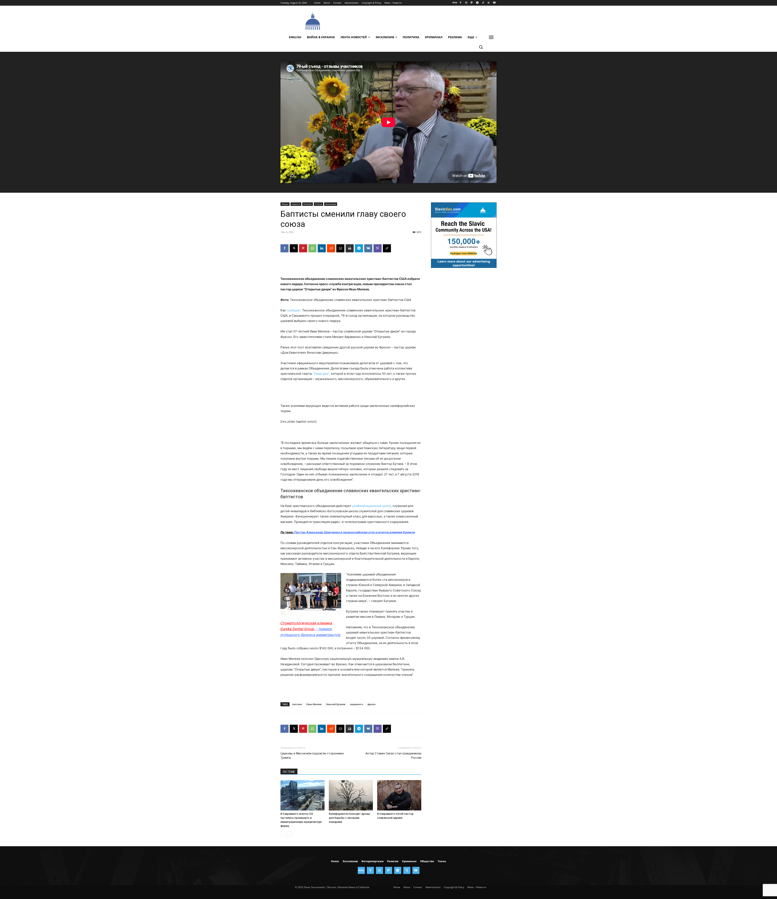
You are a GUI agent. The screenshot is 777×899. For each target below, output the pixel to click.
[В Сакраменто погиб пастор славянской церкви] (399, 795)
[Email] (340, 248)
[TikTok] (483, 3)
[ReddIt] (331, 248)
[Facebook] (460, 3)
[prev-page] (283, 834)
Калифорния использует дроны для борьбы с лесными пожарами (349, 817)
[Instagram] (466, 3)
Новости (296, 204)
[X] (488, 3)
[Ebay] (455, 3)
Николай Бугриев (335, 704)
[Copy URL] (387, 248)
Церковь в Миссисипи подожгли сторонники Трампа (312, 755)
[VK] (368, 248)
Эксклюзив (330, 204)
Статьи (318, 204)
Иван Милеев (314, 704)
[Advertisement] (419, 20)
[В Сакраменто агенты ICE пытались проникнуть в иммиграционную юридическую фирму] (302, 795)
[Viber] (378, 248)
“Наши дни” (321, 373)
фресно (371, 704)
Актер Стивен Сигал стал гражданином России (393, 755)
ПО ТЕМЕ (289, 771)
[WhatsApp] (312, 248)
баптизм (297, 704)
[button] (481, 47)
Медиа (285, 204)
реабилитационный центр (371, 506)
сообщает (294, 310)
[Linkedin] (322, 248)
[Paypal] (471, 3)
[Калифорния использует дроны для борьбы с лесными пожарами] (351, 795)
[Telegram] (477, 3)
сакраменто (356, 704)
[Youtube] (494, 3)
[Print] (350, 248)
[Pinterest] (303, 248)
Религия (308, 204)
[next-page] (289, 834)
